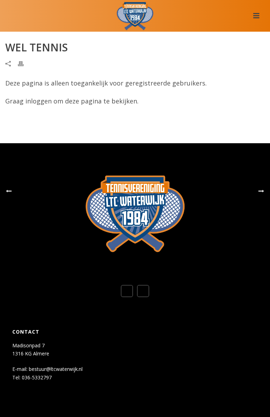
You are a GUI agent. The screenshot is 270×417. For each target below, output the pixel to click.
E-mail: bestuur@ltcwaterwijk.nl (47, 369)
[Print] (24, 63)
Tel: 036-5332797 (32, 377)
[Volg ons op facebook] (127, 291)
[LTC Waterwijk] (135, 16)
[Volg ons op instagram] (143, 291)
